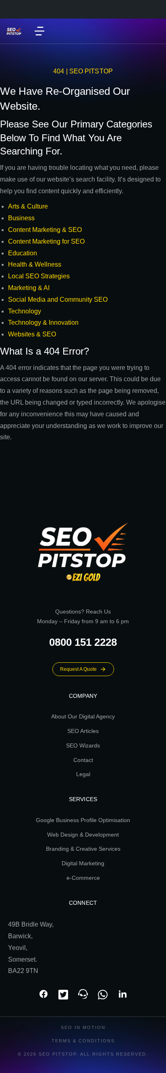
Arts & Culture (28, 206)
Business (21, 218)
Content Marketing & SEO (45, 229)
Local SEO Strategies (39, 276)
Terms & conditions (83, 1040)
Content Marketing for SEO (46, 241)
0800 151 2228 (83, 642)
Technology (24, 311)
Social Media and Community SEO (58, 299)
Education (22, 253)
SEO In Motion (83, 1027)
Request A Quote (78, 669)
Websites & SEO (32, 334)
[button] (39, 31)
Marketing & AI (29, 287)
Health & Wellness (34, 264)
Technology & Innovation (43, 322)
